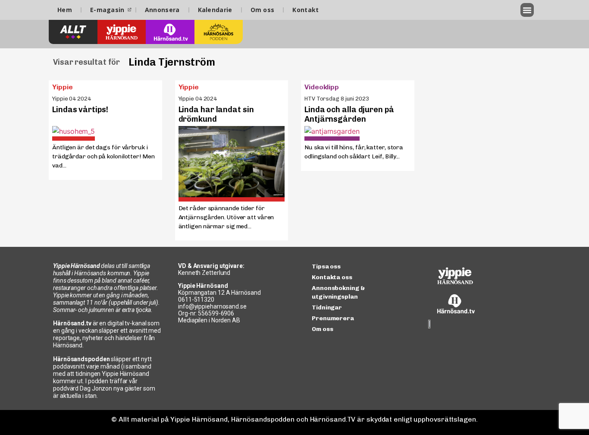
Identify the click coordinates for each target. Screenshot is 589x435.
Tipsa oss (326, 266)
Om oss (263, 10)
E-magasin (107, 10)
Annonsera (162, 10)
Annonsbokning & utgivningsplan (338, 292)
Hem (64, 10)
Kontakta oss (332, 277)
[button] (527, 10)
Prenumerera (333, 318)
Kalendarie (215, 10)
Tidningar (327, 307)
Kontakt (305, 10)
